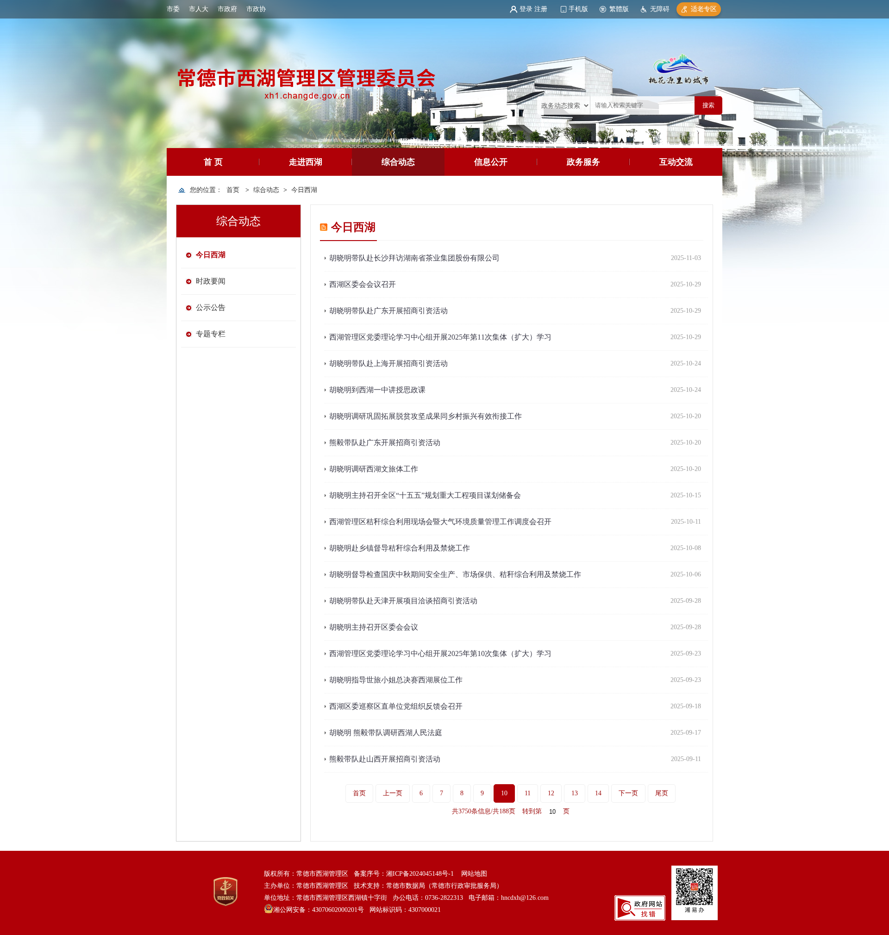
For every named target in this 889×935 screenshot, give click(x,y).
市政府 (227, 9)
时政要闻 (210, 281)
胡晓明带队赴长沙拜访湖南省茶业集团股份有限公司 (414, 258)
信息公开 (490, 162)
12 (551, 793)
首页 (232, 189)
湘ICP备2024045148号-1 (420, 873)
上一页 (392, 793)
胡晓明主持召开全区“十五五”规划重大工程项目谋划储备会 (425, 495)
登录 (526, 9)
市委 (173, 9)
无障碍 (660, 9)
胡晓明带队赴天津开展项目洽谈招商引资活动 (403, 601)
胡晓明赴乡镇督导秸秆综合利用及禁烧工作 (399, 548)
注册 (540, 9)
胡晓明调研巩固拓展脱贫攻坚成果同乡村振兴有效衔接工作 (425, 416)
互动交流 (676, 162)
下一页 (628, 793)
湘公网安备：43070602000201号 (318, 909)
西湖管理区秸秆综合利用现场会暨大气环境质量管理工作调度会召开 (440, 522)
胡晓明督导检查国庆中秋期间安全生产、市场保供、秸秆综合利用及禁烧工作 (455, 574)
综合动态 (398, 162)
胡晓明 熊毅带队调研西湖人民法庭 (385, 733)
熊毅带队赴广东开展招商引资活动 (384, 442)
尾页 (661, 793)
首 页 (213, 162)
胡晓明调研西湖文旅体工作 (373, 469)
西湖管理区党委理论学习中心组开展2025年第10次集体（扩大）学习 (440, 653)
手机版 (578, 9)
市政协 (256, 9)
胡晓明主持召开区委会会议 (373, 627)
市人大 (198, 9)
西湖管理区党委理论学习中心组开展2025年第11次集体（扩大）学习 (440, 337)
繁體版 (619, 9)
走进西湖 (305, 162)
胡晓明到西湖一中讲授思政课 (377, 390)
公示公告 (210, 307)
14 (598, 793)
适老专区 (704, 9)
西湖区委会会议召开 (362, 284)
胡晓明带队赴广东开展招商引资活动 (388, 311)
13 (574, 793)
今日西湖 (304, 189)
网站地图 (474, 873)
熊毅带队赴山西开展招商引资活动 (384, 759)
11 (528, 793)
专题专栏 (210, 334)
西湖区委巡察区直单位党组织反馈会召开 (396, 706)
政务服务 (583, 162)
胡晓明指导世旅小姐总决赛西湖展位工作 (396, 680)
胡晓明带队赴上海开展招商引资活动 (388, 363)
